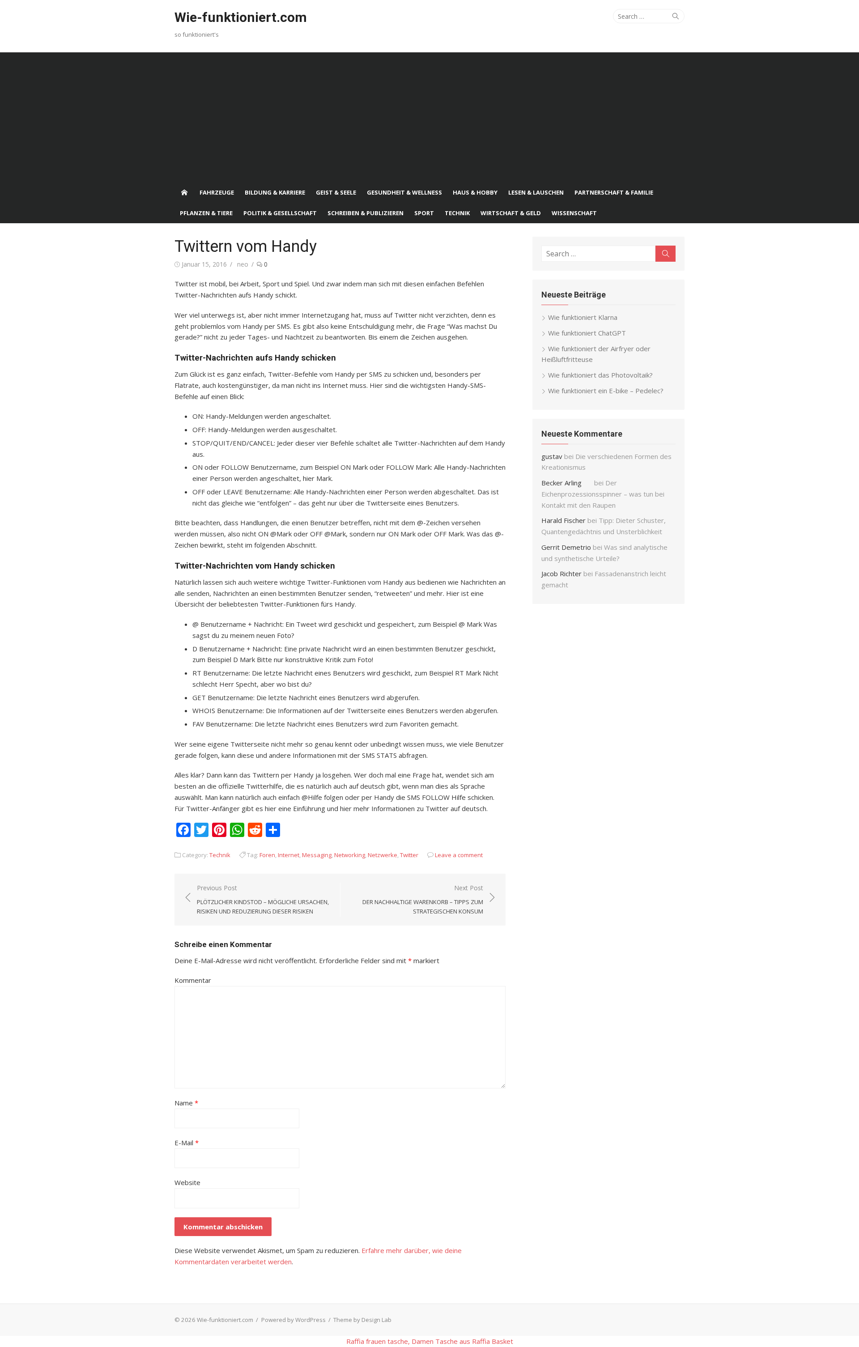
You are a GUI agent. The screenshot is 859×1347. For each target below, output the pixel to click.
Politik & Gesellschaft (280, 213)
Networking (349, 855)
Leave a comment (459, 855)
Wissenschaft (574, 213)
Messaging (317, 855)
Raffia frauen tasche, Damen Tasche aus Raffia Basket (429, 1341)
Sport (424, 213)
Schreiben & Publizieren (365, 213)
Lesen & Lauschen (536, 192)
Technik (457, 213)
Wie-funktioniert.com (240, 17)
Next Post (422, 900)
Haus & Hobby (475, 192)
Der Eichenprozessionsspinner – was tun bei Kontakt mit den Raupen (602, 494)
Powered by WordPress (293, 1320)
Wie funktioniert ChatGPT (587, 332)
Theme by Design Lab (362, 1320)
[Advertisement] (429, 115)
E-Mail (186, 1142)
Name (186, 1102)
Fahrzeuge (217, 192)
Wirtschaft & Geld (511, 213)
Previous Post (263, 900)
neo (242, 264)
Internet (288, 855)
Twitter (409, 855)
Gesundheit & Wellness (404, 192)
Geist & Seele (336, 192)
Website (187, 1182)
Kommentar (192, 980)
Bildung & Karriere (275, 192)
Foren (267, 855)
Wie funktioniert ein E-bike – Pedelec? (605, 390)
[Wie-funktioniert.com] (184, 192)
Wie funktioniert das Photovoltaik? (600, 374)
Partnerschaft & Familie (613, 192)
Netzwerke (382, 855)
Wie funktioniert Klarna (582, 317)
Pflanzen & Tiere (206, 213)
